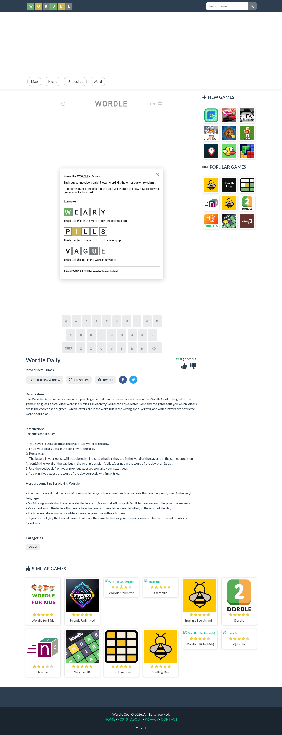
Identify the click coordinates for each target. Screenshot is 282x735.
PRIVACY (152, 719)
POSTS (122, 719)
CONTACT (169, 719)
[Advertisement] (141, 43)
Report (108, 380)
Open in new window (45, 380)
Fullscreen (81, 380)
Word (33, 547)
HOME (109, 719)
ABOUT (136, 719)
